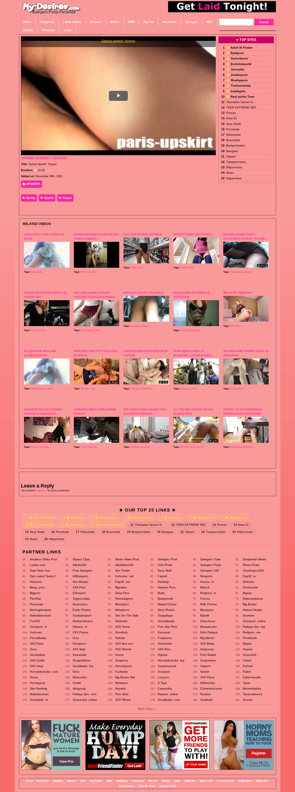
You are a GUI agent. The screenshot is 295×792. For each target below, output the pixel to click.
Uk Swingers (127, 786)
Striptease (195, 330)
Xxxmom (249, 615)
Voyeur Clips (81, 559)
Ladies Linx (37, 565)
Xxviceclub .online (85, 699)
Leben (50, 388)
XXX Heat (36, 666)
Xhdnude (121, 621)
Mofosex (248, 581)
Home (29, 780)
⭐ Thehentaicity (238, 85)
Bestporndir (165, 598)
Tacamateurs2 (252, 694)
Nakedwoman (39, 694)
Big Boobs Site (125, 677)
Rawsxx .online (168, 694)
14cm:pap (86, 272)
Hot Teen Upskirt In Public (143, 234)
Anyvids (120, 688)
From (194, 388)
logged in (41, 490)
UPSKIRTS (32, 184)
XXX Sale (79, 649)
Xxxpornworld (167, 666)
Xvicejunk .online (254, 621)
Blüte (39, 272)
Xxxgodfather (82, 660)
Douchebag (87, 330)
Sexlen (204, 671)
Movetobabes (252, 688)
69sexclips (80, 677)
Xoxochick (250, 655)
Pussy (43, 330)
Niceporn (206, 576)
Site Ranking (38, 688)
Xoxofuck (121, 632)
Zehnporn (79, 593)
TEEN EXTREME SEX (241, 107)
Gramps (145, 447)
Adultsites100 (124, 565)
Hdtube (120, 638)
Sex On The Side (126, 615)
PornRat (35, 598)
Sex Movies (80, 581)
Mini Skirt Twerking (237, 292)
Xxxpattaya (165, 615)
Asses (166, 780)
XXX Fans (36, 643)
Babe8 (204, 615)
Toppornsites (81, 598)
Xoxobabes (37, 655)
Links (177, 780)
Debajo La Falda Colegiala (144, 292)
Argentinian (236, 447)
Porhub (248, 666)
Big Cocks (96, 780)
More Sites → (147, 709)
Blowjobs (185, 388)
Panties (35, 330)
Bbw (83, 780)
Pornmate (36, 604)
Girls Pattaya (209, 632)
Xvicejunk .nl (38, 626)
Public (133, 267)
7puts (246, 683)
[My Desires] (51, 13)
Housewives (236, 272)
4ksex (230, 172)
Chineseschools (211, 688)
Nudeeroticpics (83, 621)
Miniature (121, 683)
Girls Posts (165, 565)
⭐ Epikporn (235, 53)
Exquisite (44, 447)
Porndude (232, 129)
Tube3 (247, 660)
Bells (33, 272)
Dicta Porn (122, 593)
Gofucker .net (124, 576)
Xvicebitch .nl (39, 699)
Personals (42, 780)
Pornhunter (250, 587)
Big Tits (153, 780)
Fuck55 (35, 621)
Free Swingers (82, 570)
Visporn (205, 666)
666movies (207, 683)
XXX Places (80, 632)
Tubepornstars (236, 162)
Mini (232, 326)
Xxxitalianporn (82, 615)
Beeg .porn (37, 587)
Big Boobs (250, 604)
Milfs (109, 780)
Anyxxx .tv (207, 581)
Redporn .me (252, 632)
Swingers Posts (210, 565)
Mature (248, 272)
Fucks (97, 330)
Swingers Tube (210, 559)
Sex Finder (122, 570)
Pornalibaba (38, 638)
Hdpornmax (234, 167)
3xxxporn (164, 671)
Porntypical (37, 683)
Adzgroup (79, 688)
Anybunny (207, 649)
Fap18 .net (122, 581)
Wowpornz (122, 610)
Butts (161, 593)
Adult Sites (245, 780)
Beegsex (232, 151)
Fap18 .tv (249, 576)
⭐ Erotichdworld (238, 64)
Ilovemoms (80, 604)
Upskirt (48, 197)
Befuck (204, 587)
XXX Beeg (207, 643)
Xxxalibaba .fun (83, 666)
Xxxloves (36, 632)
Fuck (92, 388)
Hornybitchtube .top (171, 660)
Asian (241, 388)
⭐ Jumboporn (237, 74)
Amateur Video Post (43, 559)
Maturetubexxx (253, 598)
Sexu (76, 671)
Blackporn (207, 610)
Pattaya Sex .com (85, 694)
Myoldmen (207, 638)
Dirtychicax (207, 621)
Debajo (145, 326)
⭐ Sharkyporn (237, 80)
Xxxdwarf (206, 699)
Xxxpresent (208, 660)
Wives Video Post (127, 559)
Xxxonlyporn (123, 666)
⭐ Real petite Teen (240, 96)
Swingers (122, 780)
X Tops (162, 683)
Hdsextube (233, 134)
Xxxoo (119, 655)
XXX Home (122, 626)
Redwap (163, 581)
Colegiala (135, 326)
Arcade (234, 388)
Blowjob (85, 388)
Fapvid (162, 576)
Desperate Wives (254, 559)
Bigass (247, 593)
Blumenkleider (38, 388)
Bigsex (247, 643)
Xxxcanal (164, 632)
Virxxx (34, 677)
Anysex (248, 649)
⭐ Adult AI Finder (239, 47)
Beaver (34, 447)
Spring (30, 197)
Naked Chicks (167, 604)
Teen (140, 267)
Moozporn (122, 604)
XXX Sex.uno (124, 643)
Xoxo (33, 649)
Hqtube (163, 655)
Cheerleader (146, 388)
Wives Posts (251, 565)
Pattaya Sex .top (254, 626)
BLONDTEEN (187, 447)
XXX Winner (123, 649)
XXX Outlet (37, 660)
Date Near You (40, 570)
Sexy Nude (233, 124)
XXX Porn (79, 587)
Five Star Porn (167, 626)
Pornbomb (250, 638)
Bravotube (233, 140)
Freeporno (165, 638)
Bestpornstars (235, 145)
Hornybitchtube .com (44, 671)
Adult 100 (261, 780)
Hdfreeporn (80, 576)
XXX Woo (164, 649)
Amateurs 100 (225, 780)
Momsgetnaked (40, 610)
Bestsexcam (208, 626)
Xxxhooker (165, 643)
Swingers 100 (209, 570)
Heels (183, 267)
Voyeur (67, 197)
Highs (191, 267)
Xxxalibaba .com (169, 699)
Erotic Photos (82, 610)
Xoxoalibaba (166, 621)
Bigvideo (121, 587)
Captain (134, 388)
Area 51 (231, 118)
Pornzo (231, 113)
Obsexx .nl (80, 626)
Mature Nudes (252, 610)
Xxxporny (121, 660)
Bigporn (35, 593)
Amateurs (138, 780)
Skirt (238, 326)
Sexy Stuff (164, 570)
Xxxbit (77, 683)
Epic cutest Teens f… (44, 576)
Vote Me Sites (147, 786)
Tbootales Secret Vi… (241, 102)
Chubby (184, 330)
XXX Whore (123, 699)
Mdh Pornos (208, 604)
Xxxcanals (79, 655)
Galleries (190, 780)
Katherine (248, 447)
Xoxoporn (79, 643)
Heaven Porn (167, 587)
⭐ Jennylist (235, 69)
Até (94, 272)
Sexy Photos (166, 610)
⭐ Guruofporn (237, 58)
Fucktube (121, 671)
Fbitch (247, 671)
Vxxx (76, 638)
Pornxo (205, 598)
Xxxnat (247, 699)
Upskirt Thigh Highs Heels (192, 234)
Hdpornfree (234, 178)
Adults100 (79, 565)
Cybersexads (252, 677)
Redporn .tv (208, 593)
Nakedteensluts (40, 615)
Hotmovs (36, 581)
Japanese (92, 447)
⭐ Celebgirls (236, 91)
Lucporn (163, 677)
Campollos (165, 688)
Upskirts (58, 780)
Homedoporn (124, 598)
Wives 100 (206, 780)
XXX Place (207, 677)
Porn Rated (208, 655)
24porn (231, 156)
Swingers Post (167, 559)
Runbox (205, 694)
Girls (83, 447)
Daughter (135, 447)
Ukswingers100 (253, 570)
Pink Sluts (121, 694)
